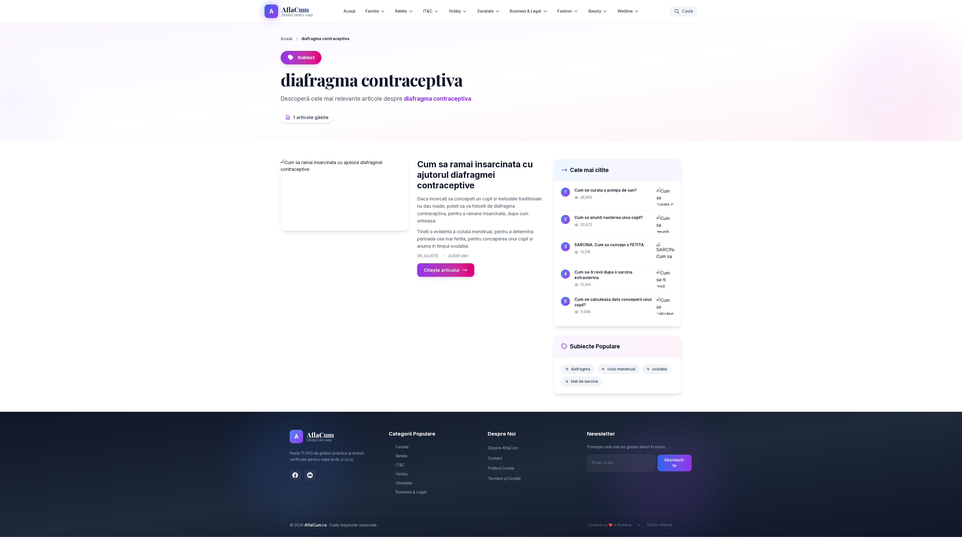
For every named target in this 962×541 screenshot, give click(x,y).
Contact (495, 458)
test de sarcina (584, 381)
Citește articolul (441, 270)
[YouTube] (310, 475)
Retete (401, 11)
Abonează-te (674, 463)
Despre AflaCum (503, 448)
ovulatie (659, 369)
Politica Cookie (501, 468)
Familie (372, 11)
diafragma (580, 369)
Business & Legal (525, 11)
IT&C (427, 11)
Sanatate (485, 11)
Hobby (455, 11)
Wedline (625, 11)
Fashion (564, 11)
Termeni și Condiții (504, 478)
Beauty (594, 11)
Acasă (349, 11)
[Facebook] (295, 475)
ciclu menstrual (621, 369)
